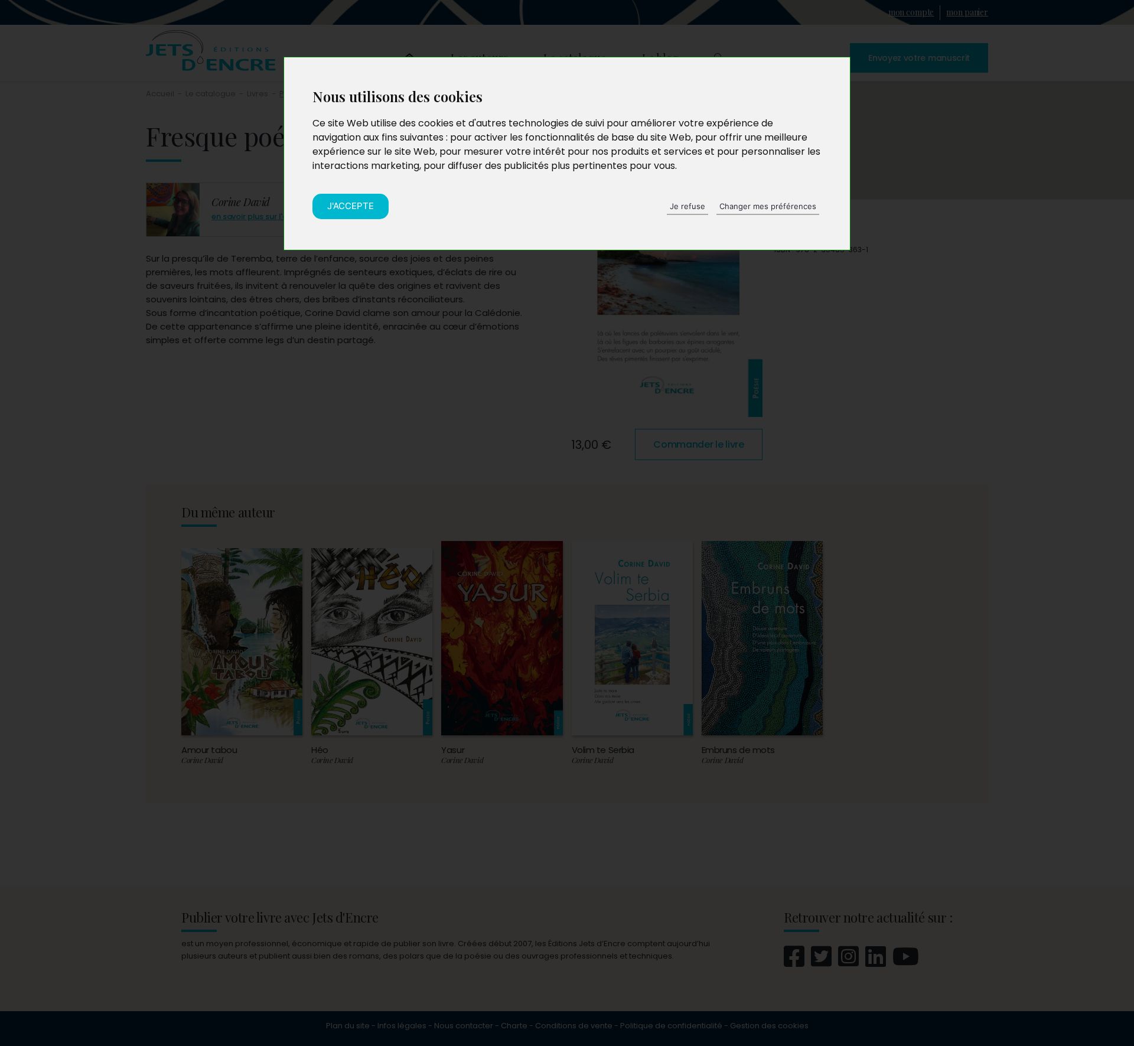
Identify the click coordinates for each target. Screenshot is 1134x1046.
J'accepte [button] (350, 205)
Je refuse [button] (687, 206)
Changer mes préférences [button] (767, 206)
